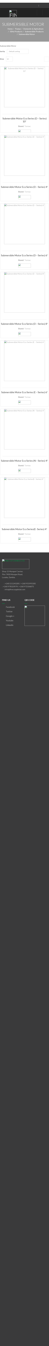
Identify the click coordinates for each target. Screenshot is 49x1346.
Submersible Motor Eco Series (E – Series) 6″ (24, 392)
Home (10, 29)
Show (2, 59)
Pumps (18, 29)
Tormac (27, 126)
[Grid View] (46, 59)
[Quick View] (24, 89)
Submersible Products (34, 31)
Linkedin (9, 625)
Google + (9, 616)
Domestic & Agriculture (33, 29)
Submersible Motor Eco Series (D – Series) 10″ (24, 120)
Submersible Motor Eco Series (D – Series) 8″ (24, 323)
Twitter (9, 611)
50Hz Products (16, 31)
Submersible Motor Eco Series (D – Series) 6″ (24, 255)
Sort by (2, 51)
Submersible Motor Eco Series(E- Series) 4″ (24, 529)
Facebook (10, 607)
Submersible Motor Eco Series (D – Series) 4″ (24, 186)
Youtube (9, 620)
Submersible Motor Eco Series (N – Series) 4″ (24, 460)
